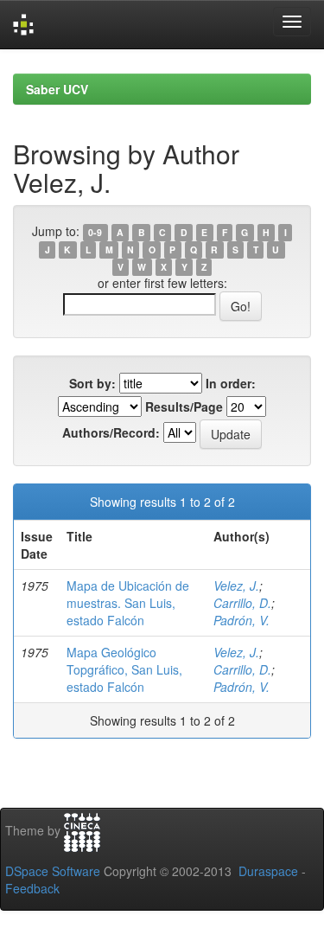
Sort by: (92, 383)
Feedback (32, 888)
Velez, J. (236, 585)
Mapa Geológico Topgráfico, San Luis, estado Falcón (124, 669)
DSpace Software (52, 871)
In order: (231, 383)
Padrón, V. (241, 620)
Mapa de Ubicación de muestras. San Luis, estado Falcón (128, 603)
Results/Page (184, 406)
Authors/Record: (111, 432)
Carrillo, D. (242, 602)
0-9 (95, 232)
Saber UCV (57, 89)
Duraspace (268, 871)
